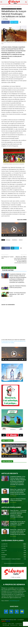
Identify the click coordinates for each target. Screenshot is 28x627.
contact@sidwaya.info (14, 600)
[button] (14, 229)
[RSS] (11, 612)
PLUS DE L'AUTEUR (7, 270)
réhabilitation (14, 239)
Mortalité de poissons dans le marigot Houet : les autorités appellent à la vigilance (17, 523)
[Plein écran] (24, 235)
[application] (14, 229)
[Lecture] (3, 235)
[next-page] (5, 300)
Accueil (2, 6)
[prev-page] (2, 300)
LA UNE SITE (19, 8)
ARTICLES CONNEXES (8, 268)
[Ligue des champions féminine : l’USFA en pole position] (5, 287)
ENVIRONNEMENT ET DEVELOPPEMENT (13, 6)
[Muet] (22, 235)
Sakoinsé (20, 239)
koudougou (8, 239)
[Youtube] (22, 612)
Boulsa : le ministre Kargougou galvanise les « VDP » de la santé (17, 294)
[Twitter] (17, 612)
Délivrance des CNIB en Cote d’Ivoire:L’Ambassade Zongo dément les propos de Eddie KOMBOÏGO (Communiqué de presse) (20, 259)
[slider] (13, 359)
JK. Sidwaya (5, 18)
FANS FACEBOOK (7, 461)
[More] (20, 22)
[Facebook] (6, 612)
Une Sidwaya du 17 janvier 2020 (7, 257)
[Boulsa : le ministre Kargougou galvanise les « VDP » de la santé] (5, 294)
